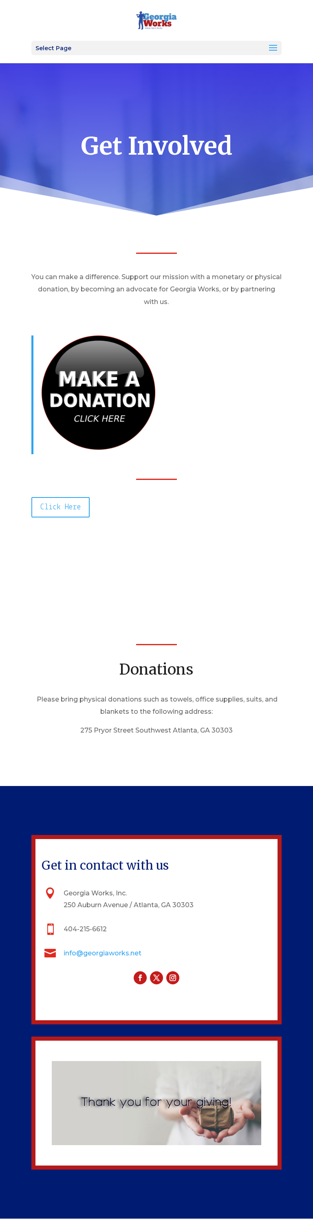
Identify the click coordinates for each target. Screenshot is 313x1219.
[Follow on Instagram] (172, 977)
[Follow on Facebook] (140, 977)
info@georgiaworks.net (102, 953)
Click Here (60, 507)
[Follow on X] (156, 977)
